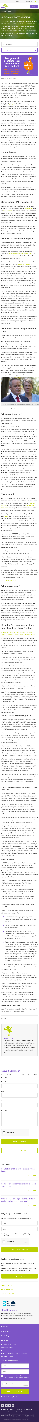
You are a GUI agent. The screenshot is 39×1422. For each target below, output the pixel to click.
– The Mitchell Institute (9, 581)
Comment (4, 1110)
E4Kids (6, 516)
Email (3, 1091)
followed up (29, 208)
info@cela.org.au (8, 1347)
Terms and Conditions (7, 1412)
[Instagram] (13, 1405)
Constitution (4, 1409)
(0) (37, 1)
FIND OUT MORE (19, 1276)
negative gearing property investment (21, 253)
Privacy (12, 1409)
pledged (12, 104)
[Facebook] (2, 1405)
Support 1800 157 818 (9, 1345)
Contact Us (19, 1412)
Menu (34, 6)
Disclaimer (19, 1409)
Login (17, 1)
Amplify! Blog (6, 11)
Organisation (5, 1101)
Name (3, 1082)
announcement (7, 211)
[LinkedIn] (9, 1405)
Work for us (27, 1409)
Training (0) (27, 1)
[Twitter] (6, 1405)
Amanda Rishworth (24, 264)
